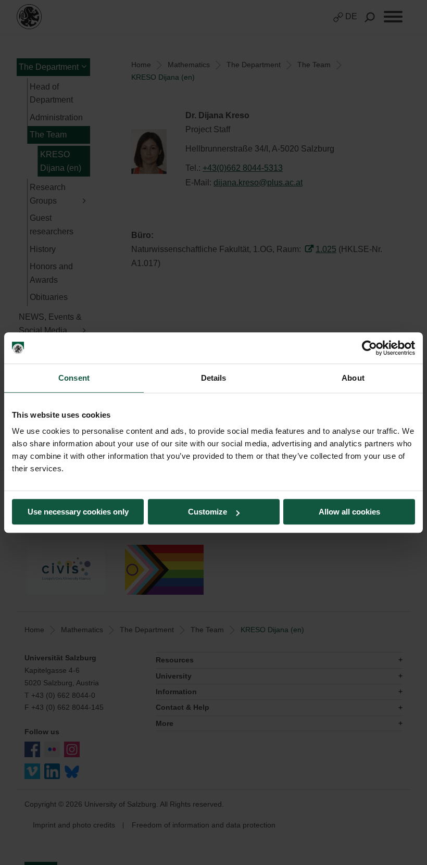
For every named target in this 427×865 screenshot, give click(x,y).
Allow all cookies (349, 511)
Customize (207, 511)
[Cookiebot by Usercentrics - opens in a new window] (369, 348)
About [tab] (353, 377)
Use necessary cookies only (78, 511)
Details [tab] (214, 377)
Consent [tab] (74, 377)
